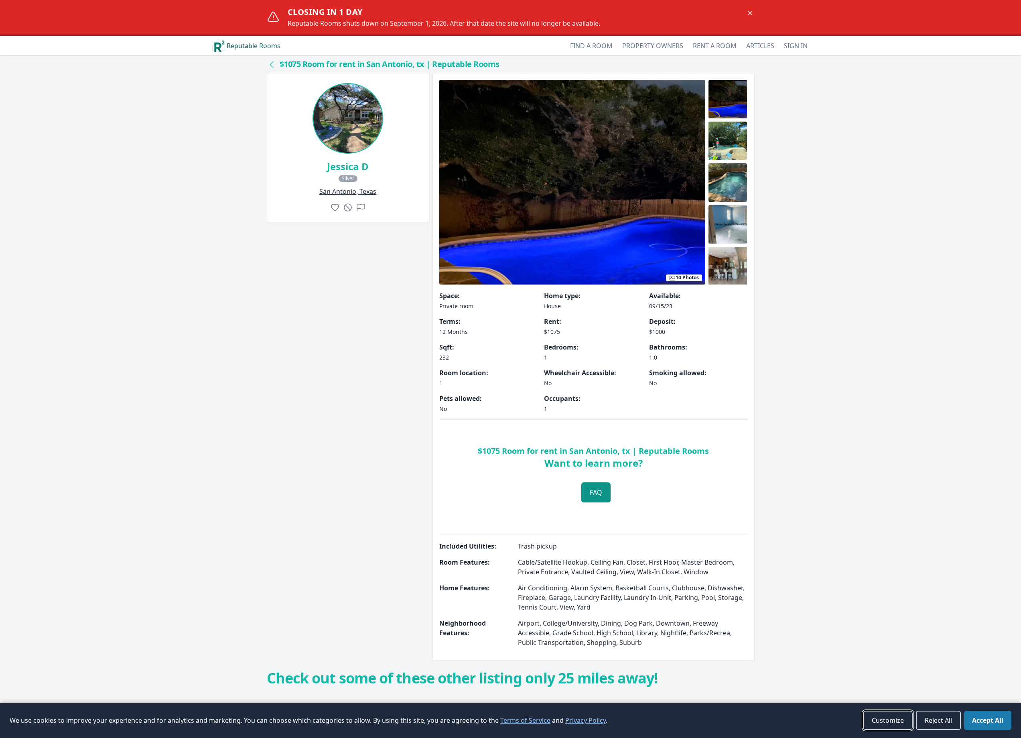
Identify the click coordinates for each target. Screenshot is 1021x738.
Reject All (938, 720)
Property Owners (652, 45)
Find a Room (591, 45)
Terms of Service (525, 720)
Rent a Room (715, 45)
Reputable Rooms (253, 45)
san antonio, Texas (347, 191)
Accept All (987, 720)
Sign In (796, 45)
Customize (888, 720)
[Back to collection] (271, 64)
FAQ (596, 492)
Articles (760, 45)
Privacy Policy (585, 720)
